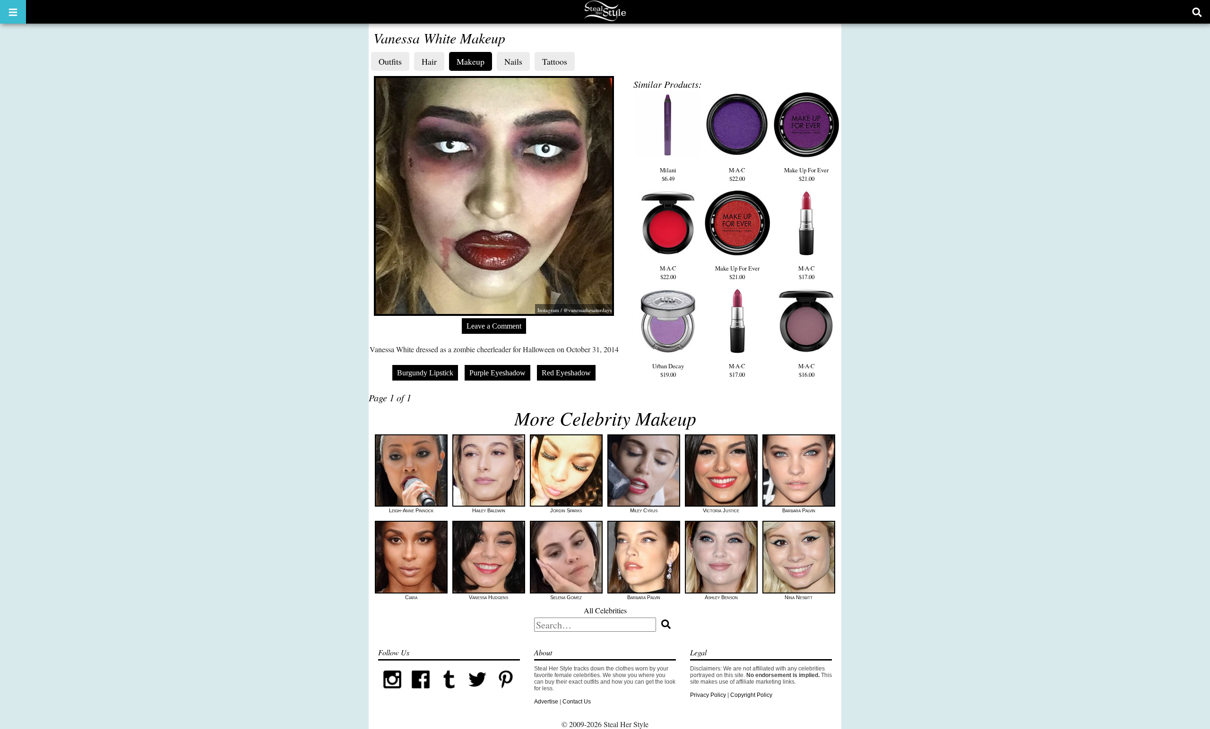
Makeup (470, 61)
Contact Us (576, 701)
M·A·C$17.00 (806, 272)
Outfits (390, 61)
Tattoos (554, 61)
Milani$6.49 (668, 174)
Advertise (546, 701)
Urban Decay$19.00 (668, 370)
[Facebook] (420, 691)
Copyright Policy (751, 695)
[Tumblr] (449, 691)
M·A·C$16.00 (806, 370)
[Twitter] (477, 691)
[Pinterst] (506, 691)
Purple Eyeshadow (497, 373)
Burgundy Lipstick (425, 373)
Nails (513, 61)
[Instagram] (392, 691)
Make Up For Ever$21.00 (806, 174)
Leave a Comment (494, 326)
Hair (429, 61)
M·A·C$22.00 (737, 174)
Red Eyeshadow (566, 373)
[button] (13, 12)
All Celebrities (605, 610)
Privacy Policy (708, 695)
